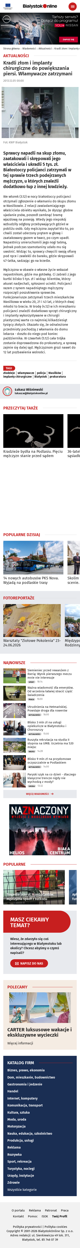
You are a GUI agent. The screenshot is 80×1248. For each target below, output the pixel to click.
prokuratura (58, 376)
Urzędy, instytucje (20, 1176)
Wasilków (54, 373)
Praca (31, 699)
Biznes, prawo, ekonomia (26, 1070)
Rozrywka (14, 1155)
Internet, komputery (22, 1098)
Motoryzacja (16, 1126)
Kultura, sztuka (18, 1112)
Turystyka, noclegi (21, 1169)
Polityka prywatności (27, 1227)
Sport (31, 682)
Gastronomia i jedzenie (24, 1084)
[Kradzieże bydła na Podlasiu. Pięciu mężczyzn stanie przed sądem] (33, 431)
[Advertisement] (40, 495)
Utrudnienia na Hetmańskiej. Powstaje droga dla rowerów (47, 708)
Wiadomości (29, 48)
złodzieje (9, 373)
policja (41, 373)
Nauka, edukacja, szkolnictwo (29, 1133)
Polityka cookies (56, 1227)
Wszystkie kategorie (22, 1190)
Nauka (31, 752)
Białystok (40, 376)
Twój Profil (59, 1216)
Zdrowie (13, 1182)
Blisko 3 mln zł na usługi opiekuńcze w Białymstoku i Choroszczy (46, 726)
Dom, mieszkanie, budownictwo (31, 1077)
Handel (12, 1091)
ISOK (45, 1216)
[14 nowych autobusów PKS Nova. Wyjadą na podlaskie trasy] (33, 557)
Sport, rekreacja (19, 1161)
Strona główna (11, 48)
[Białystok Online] (40, 6)
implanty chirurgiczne (17, 376)
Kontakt (18, 1216)
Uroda (32, 786)
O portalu (18, 1210)
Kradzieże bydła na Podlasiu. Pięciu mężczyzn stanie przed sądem (33, 453)
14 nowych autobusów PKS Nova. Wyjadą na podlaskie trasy (31, 580)
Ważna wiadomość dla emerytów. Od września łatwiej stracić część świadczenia (50, 691)
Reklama (14, 1147)
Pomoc (33, 1216)
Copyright (13, 1231)
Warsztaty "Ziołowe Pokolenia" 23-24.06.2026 (32, 643)
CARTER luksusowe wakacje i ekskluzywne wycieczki (39, 1032)
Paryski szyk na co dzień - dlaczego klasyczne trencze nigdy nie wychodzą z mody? (51, 778)
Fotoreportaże (18, 598)
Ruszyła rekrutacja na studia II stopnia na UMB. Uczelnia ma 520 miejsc (50, 743)
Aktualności (45, 48)
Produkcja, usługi (20, 1140)
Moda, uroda (16, 1119)
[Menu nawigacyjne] (73, 6)
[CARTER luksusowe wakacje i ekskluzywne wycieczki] (40, 1007)
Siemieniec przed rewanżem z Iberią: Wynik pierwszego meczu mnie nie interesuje (49, 673)
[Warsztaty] (32, 620)
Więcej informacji (20, 1043)
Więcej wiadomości (37, 794)
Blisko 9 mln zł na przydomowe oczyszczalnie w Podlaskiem (49, 760)
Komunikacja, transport (25, 1105)
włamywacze (26, 373)
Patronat (51, 1210)
